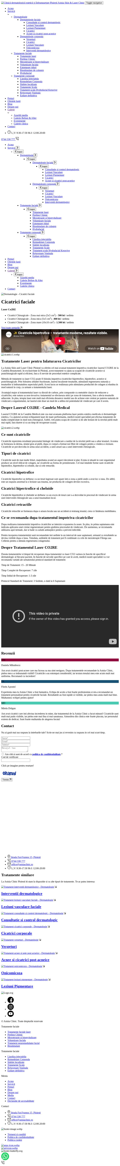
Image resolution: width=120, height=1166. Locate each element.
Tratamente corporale (24, 76)
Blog (10, 104)
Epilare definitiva (28, 95)
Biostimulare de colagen (32, 70)
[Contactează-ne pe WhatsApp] (5, 1159)
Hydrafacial (26, 73)
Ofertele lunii (14, 101)
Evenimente (19, 121)
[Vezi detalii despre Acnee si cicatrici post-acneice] (56, 953)
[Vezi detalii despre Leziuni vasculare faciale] (55, 900)
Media (11, 1095)
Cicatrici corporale (16, 933)
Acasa (11, 8)
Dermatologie (20, 16)
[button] (63, 14)
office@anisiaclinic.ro (22, 864)
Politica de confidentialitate (21, 1137)
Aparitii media (21, 115)
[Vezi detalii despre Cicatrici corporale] (49, 926)
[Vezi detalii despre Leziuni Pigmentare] (49, 979)
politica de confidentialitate (46, 754)
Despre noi (13, 106)
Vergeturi (30, 39)
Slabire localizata (28, 84)
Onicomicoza (32, 47)
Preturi (11, 98)
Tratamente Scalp (28, 87)
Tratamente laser (28, 56)
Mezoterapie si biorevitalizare (34, 61)
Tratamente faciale (23, 53)
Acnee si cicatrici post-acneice (41, 33)
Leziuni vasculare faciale (21, 907)
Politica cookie (15, 1140)
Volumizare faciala (29, 64)
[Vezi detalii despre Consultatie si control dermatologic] (65, 913)
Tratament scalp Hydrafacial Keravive (38, 90)
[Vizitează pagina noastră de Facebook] (11, 1002)
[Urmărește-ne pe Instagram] (11, 1009)
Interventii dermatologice (38, 50)
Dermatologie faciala (30, 19)
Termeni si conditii (17, 1134)
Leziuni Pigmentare (35, 28)
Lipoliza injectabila (29, 78)
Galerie (11, 109)
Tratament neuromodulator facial (24, 1043)
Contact (11, 126)
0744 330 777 (18, 861)
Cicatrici (30, 31)
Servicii (11, 11)
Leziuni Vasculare (35, 25)
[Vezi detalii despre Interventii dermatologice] (56, 887)
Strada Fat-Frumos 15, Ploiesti (25, 857)
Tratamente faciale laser (19, 1032)
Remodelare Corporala (31, 81)
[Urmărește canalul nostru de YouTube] (11, 1016)
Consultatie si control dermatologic (43, 22)
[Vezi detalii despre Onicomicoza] (44, 966)
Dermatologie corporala (31, 36)
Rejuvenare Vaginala (30, 92)
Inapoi (19, 152)
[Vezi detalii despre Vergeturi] (40, 940)
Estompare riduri (28, 67)
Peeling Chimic (27, 59)
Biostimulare (14, 1046)
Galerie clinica (21, 123)
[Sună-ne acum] (3, 1163)
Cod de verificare (9, 757)
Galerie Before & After (25, 118)
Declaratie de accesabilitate (21, 1101)
